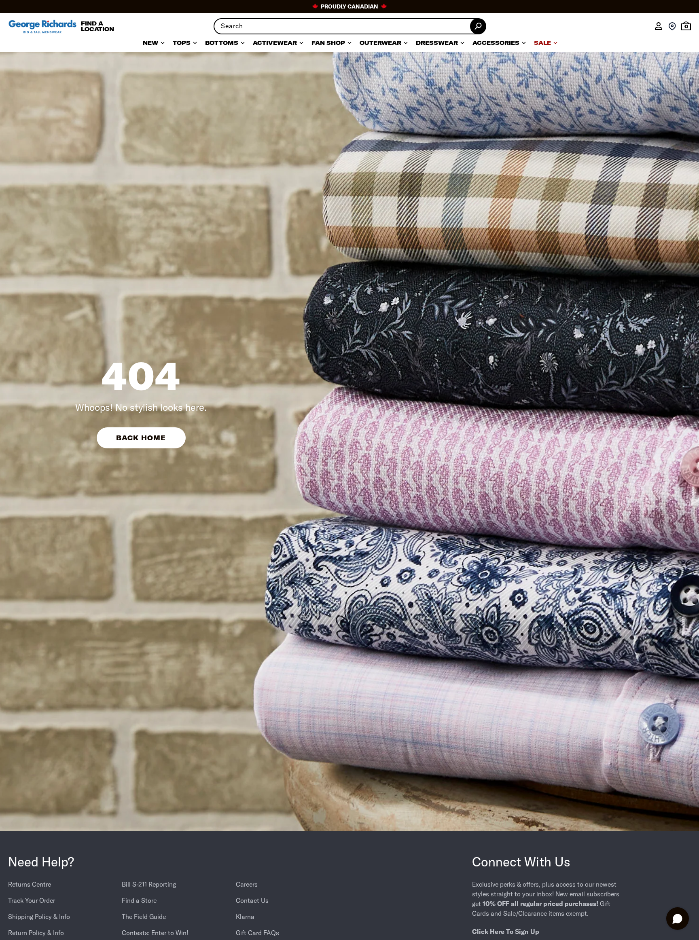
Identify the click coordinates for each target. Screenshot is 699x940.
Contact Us (252, 900)
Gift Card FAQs (257, 933)
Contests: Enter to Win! (155, 933)
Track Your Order (31, 900)
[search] (349, 26)
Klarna (245, 917)
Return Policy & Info (36, 933)
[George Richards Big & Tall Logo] (42, 26)
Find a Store (139, 900)
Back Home (141, 438)
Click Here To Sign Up (505, 931)
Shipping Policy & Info (39, 917)
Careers (247, 884)
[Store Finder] (672, 26)
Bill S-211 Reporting (149, 884)
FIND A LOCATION (97, 26)
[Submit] (478, 26)
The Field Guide (144, 917)
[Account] (658, 26)
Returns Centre (29, 884)
